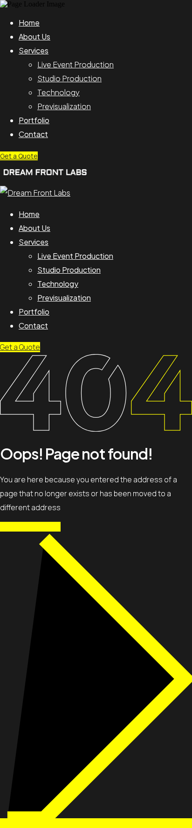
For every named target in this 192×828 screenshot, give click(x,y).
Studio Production (69, 78)
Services (33, 50)
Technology (58, 92)
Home (29, 22)
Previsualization (64, 106)
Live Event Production (75, 64)
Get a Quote (19, 155)
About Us (34, 36)
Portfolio (34, 120)
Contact (33, 134)
